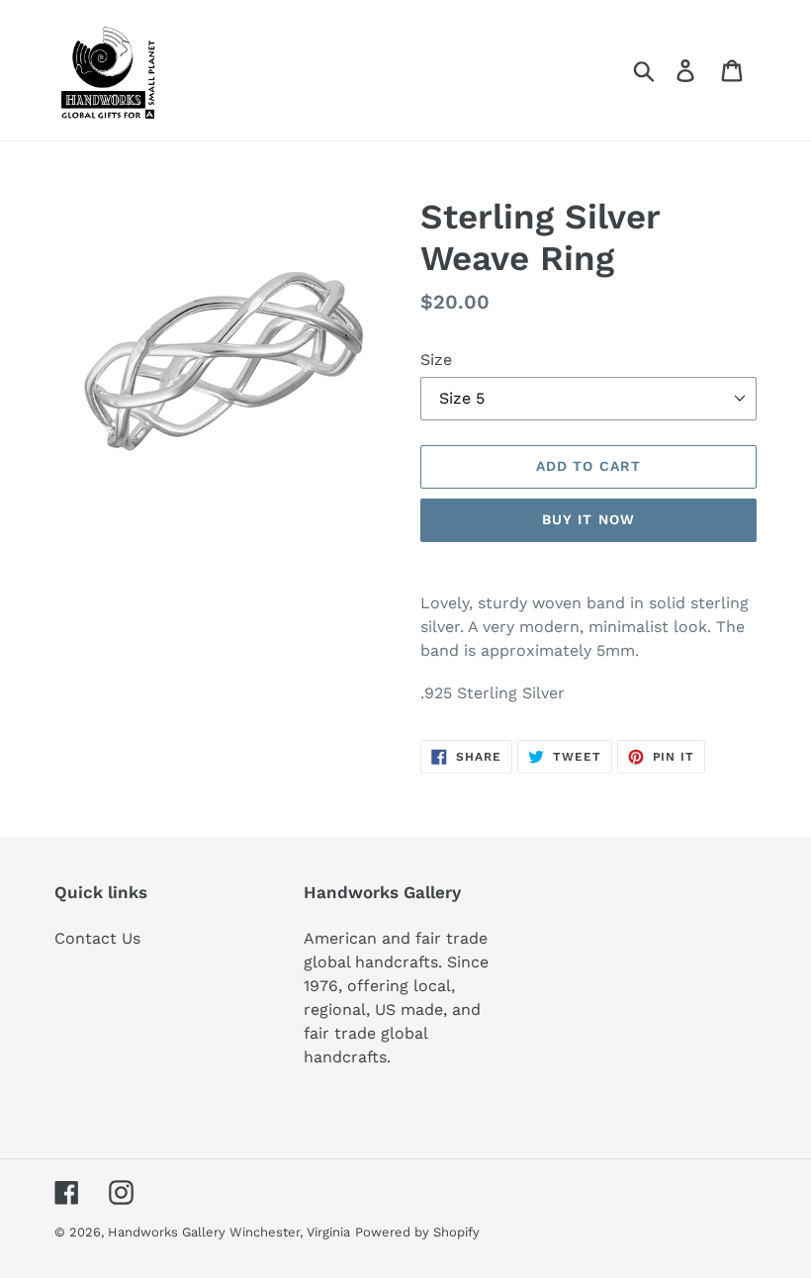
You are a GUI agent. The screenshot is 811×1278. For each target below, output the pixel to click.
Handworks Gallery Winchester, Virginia (229, 1232)
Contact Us (97, 938)
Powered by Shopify (417, 1232)
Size (436, 359)
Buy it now (588, 519)
